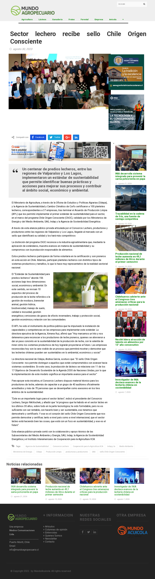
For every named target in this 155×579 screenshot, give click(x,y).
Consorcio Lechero (61, 446)
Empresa (99, 19)
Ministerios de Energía (22, 452)
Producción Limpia (53, 452)
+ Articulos (48, 526)
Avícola (112, 19)
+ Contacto (48, 541)
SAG (94, 452)
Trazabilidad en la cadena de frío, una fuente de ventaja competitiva (129, 216)
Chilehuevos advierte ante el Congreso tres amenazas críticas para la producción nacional (130, 300)
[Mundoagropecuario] (32, 8)
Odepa (39, 452)
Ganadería (57, 19)
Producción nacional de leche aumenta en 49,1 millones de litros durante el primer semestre (130, 257)
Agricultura (27, 19)
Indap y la (111, 446)
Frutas (72, 19)
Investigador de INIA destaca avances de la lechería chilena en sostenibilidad (128, 383)
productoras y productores (77, 452)
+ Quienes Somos (52, 535)
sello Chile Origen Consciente (112, 452)
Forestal (85, 19)
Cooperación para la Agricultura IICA (88, 446)
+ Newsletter (50, 538)
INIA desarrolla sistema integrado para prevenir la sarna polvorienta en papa (130, 176)
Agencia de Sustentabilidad (37, 446)
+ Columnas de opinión (55, 529)
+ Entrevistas (50, 532)
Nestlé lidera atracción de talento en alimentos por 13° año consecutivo (130, 342)
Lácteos (42, 19)
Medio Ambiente (126, 446)
